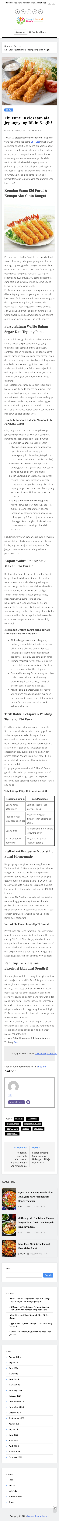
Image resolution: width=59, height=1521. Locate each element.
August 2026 (15, 1357)
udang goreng (12, 1133)
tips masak (38, 1128)
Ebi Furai (19, 1118)
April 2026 (14, 1379)
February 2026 (16, 1390)
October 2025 (15, 1412)
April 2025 (14, 1446)
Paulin (22, 1254)
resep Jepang (12, 1128)
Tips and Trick (15, 1496)
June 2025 (13, 1435)
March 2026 (14, 1385)
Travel (11, 1502)
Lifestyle (13, 1491)
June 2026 (14, 1368)
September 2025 (16, 1418)
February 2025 (15, 1457)
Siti (8, 130)
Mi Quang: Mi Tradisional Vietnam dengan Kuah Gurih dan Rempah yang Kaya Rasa (36, 1222)
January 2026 (15, 1396)
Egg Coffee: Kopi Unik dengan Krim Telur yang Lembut (24, 6)
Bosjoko (42, 1066)
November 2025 (16, 1407)
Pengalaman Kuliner (32, 1123)
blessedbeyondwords (38, 1516)
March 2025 (14, 1451)
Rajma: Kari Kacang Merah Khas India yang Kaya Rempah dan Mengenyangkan (35, 1197)
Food (8, 110)
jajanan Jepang (13, 1123)
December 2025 (16, 1401)
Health (12, 1485)
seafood (26, 1128)
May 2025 (13, 1440)
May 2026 (13, 1374)
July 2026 (13, 1362)
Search (8, 1269)
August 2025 (15, 1424)
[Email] (28, 1102)
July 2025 (13, 1429)
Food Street (32, 1118)
